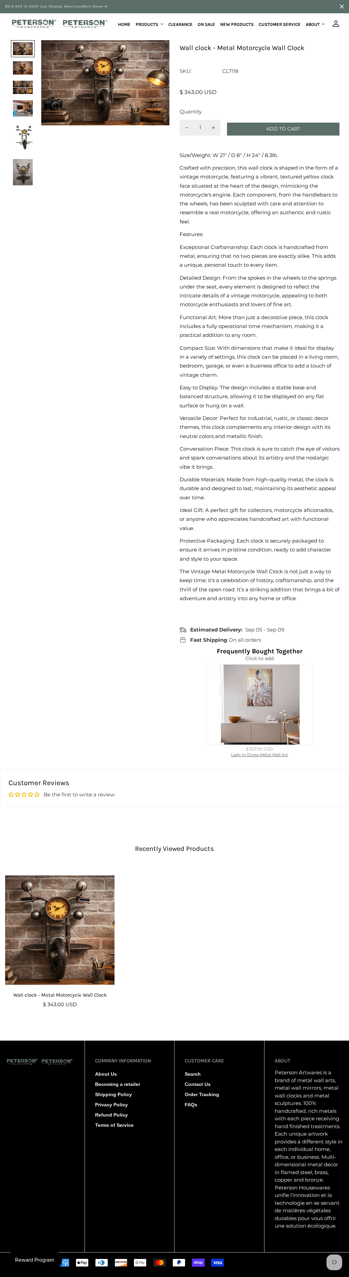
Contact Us (198, 1084)
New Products (237, 24)
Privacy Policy (111, 1104)
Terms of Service (114, 1125)
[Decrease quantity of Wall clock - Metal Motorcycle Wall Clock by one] (187, 128)
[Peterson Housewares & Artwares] (60, 24)
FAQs (191, 1104)
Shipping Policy (113, 1094)
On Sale (206, 24)
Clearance (180, 24)
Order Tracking (202, 1094)
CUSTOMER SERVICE (280, 24)
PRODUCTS (147, 24)
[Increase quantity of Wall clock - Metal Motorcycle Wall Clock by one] (214, 128)
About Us (106, 1074)
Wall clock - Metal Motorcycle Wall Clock (60, 995)
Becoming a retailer (117, 1084)
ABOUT (313, 24)
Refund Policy (111, 1115)
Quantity (191, 111)
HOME (124, 24)
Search (193, 1074)
